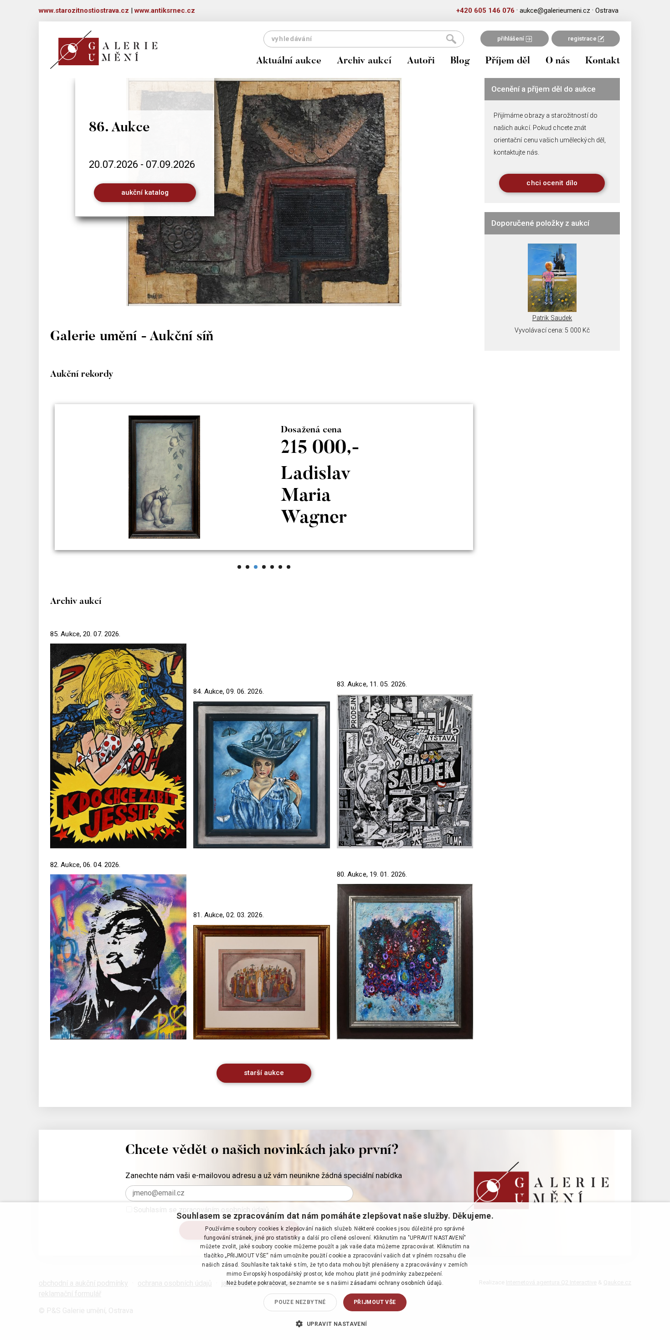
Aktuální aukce (288, 61)
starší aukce (264, 1073)
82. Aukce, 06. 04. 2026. (85, 865)
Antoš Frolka (552, 318)
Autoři (421, 61)
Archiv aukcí (364, 61)
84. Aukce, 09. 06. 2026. (228, 691)
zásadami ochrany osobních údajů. (396, 1283)
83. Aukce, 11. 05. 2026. (372, 684)
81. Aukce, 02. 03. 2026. (228, 915)
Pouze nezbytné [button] (300, 1302)
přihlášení (511, 38)
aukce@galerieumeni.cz (555, 10)
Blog (460, 61)
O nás (558, 61)
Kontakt (602, 61)
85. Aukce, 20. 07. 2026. (85, 634)
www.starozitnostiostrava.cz (84, 10)
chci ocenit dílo (551, 183)
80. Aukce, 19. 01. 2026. (372, 874)
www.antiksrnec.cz (164, 10)
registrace (583, 38)
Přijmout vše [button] (375, 1302)
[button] (335, 1323)
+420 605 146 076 (485, 10)
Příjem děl (507, 61)
